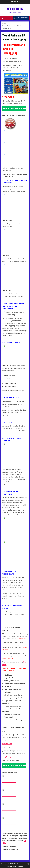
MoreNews (10, 866)
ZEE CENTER (15, 8)
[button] (2, 18)
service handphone (23, 18)
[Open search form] (10, 17)
